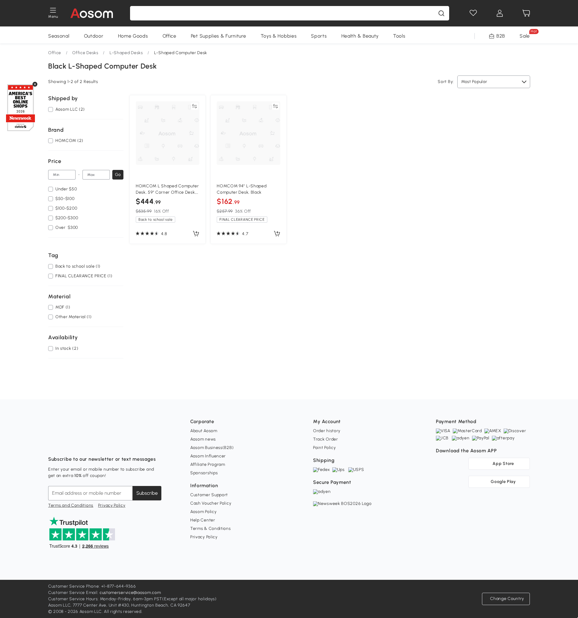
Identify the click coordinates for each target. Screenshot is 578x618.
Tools (399, 36)
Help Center (202, 520)
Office (169, 36)
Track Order (325, 439)
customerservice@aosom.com (130, 592)
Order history (326, 430)
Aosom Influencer (208, 456)
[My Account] (499, 13)
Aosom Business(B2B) (212, 447)
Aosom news (203, 439)
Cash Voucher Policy (210, 503)
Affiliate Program (207, 464)
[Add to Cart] (196, 234)
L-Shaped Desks (126, 52)
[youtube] (79, 444)
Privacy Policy (112, 505)
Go (118, 174)
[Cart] (526, 13)
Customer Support (209, 494)
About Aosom (203, 430)
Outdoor (94, 36)
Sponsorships (204, 472)
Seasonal (59, 36)
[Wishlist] (473, 13)
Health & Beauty (360, 36)
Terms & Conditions (210, 528)
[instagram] (66, 444)
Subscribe (147, 493)
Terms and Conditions (70, 505)
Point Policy (324, 447)
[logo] (91, 13)
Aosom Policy (203, 511)
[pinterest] (93, 444)
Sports (319, 36)
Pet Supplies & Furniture (218, 36)
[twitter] (106, 444)
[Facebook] (53, 444)
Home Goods (133, 36)
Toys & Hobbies (279, 36)
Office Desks (85, 52)
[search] (441, 13)
